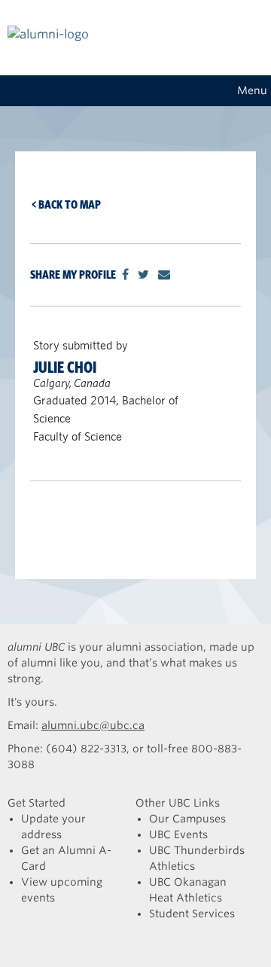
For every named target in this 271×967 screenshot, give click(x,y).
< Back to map (66, 204)
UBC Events (178, 834)
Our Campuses (187, 819)
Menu (252, 90)
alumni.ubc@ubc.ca (93, 725)
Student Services (192, 914)
